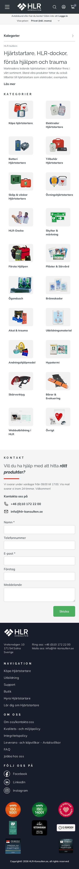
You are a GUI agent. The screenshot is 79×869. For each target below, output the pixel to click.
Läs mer (9, 84)
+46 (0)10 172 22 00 (26, 504)
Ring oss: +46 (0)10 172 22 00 (51, 644)
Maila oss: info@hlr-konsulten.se (53, 648)
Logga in (63, 15)
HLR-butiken (10, 45)
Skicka (64, 611)
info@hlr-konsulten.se (27, 511)
